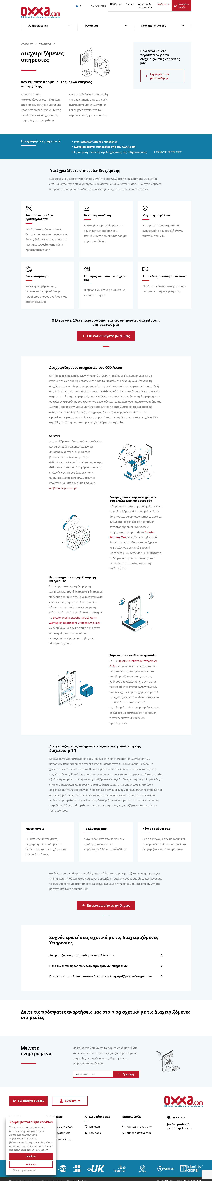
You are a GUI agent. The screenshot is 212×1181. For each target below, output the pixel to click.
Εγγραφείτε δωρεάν (31, 1100)
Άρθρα (129, 4)
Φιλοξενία (91, 25)
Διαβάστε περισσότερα (63, 488)
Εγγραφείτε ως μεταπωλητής (159, 76)
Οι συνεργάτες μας (58, 1133)
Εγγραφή (128, 1074)
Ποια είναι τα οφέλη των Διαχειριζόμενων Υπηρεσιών (88, 966)
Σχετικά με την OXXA (60, 1126)
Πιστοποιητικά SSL (153, 25)
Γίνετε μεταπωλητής (59, 1139)
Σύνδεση (161, 4)
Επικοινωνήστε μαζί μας (108, 336)
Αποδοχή (31, 1156)
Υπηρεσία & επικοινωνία (145, 5)
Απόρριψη (31, 1164)
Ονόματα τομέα (38, 25)
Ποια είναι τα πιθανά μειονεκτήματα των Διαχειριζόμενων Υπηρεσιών (100, 976)
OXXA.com (115, 4)
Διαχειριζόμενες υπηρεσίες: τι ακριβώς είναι (82, 955)
